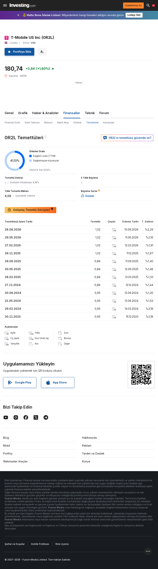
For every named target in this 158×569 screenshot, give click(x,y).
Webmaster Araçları (15, 461)
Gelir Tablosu (32, 122)
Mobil (6, 445)
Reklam (86, 445)
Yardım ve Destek (93, 453)
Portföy (8, 453)
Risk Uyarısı (62, 544)
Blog (6, 437)
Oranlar (77, 122)
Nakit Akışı (63, 122)
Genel (9, 113)
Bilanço (48, 122)
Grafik (23, 113)
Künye (86, 461)
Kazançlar (108, 122)
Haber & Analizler (45, 113)
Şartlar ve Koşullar (15, 544)
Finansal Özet (12, 122)
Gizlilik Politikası (40, 544)
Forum (104, 113)
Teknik (90, 113)
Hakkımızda (89, 437)
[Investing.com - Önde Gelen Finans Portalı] (23, 5)
